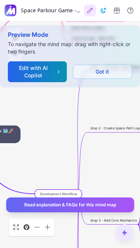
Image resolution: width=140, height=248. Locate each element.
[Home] (10, 10)
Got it (102, 71)
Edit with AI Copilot (33, 71)
